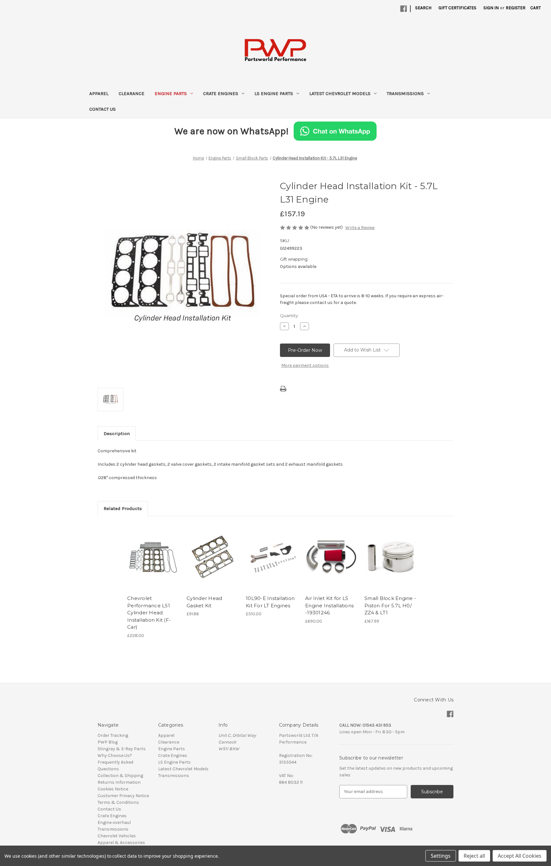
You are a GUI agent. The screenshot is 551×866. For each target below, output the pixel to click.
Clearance (131, 93)
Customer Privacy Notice (123, 795)
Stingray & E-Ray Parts (122, 748)
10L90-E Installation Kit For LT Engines (270, 602)
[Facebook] (403, 8)
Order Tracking (113, 735)
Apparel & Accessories (121, 842)
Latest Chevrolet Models (340, 93)
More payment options (305, 365)
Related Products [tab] (123, 508)
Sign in (491, 8)
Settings (441, 855)
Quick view (148, 551)
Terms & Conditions (118, 802)
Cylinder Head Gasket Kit (204, 602)
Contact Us (102, 109)
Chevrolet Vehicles (117, 836)
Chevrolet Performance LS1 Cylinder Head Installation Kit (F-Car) (149, 612)
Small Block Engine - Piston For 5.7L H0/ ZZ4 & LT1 (390, 605)
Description (117, 433)
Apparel (98, 93)
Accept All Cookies (519, 855)
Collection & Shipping (120, 775)
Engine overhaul (114, 822)
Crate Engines (220, 93)
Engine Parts (171, 93)
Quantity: (289, 315)
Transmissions (405, 93)
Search (423, 8)
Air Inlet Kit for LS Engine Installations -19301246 (329, 605)
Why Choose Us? (115, 755)
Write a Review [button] (360, 227)
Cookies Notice (113, 789)
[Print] (283, 388)
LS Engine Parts (273, 93)
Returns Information (119, 782)
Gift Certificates (457, 8)
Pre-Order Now (153, 562)
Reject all (474, 855)
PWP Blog (108, 742)
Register (515, 8)
